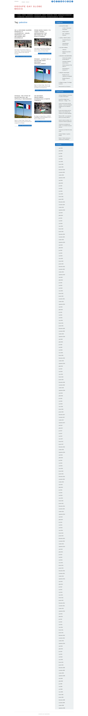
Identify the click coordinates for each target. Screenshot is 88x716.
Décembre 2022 (62, 266)
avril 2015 (60, 495)
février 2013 (61, 565)
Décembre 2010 (62, 635)
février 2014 (61, 533)
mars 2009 (61, 691)
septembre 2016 (62, 452)
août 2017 (61, 425)
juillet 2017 (61, 428)
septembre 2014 (62, 514)
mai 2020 (60, 347)
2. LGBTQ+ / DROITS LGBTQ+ (65, 37)
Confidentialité (37, 14)
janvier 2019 (61, 379)
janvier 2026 (61, 166)
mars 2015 (61, 498)
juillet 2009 (61, 681)
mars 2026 (61, 161)
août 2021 (61, 306)
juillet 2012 (61, 584)
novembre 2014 (62, 508)
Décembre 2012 (62, 570)
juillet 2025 (61, 183)
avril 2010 (60, 656)
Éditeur (55, 14)
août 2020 (61, 339)
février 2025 (61, 196)
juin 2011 (60, 619)
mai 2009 (60, 686)
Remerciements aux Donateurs (65, 86)
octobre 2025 (61, 175)
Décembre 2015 (62, 476)
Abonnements (30, 14)
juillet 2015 (61, 487)
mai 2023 (60, 253)
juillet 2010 (61, 648)
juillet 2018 (61, 395)
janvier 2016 (61, 473)
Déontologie (50, 14)
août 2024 (61, 212)
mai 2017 (60, 433)
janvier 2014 (61, 535)
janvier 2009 (61, 697)
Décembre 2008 (62, 699)
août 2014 (61, 516)
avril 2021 (60, 317)
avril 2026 (60, 158)
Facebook (52, 1)
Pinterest (59, 1)
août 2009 (61, 678)
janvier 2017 (61, 444)
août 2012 (61, 581)
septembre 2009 (62, 675)
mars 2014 (61, 530)
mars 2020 (61, 352)
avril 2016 (60, 465)
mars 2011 (61, 627)
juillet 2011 (61, 616)
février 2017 (61, 441)
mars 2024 (61, 226)
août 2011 (60, 613)
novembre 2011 (62, 605)
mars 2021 (61, 320)
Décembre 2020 (62, 328)
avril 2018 (60, 403)
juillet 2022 (61, 280)
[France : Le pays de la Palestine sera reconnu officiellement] (42, 82)
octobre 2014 (61, 511)
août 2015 (61, 484)
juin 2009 (60, 683)
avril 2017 (60, 436)
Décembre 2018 (62, 382)
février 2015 (61, 500)
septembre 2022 (62, 274)
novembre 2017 (62, 417)
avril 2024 (60, 223)
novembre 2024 (62, 204)
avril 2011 (60, 624)
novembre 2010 (62, 638)
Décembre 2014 (62, 506)
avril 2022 (60, 288)
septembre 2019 (62, 363)
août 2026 (61, 148)
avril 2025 (60, 191)
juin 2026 (60, 153)
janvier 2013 (61, 568)
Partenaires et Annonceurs (40, 16)
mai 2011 (60, 621)
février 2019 (61, 376)
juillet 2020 (61, 341)
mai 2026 (60, 156)
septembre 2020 (62, 336)
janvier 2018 (61, 411)
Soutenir (61, 16)
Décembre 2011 (62, 603)
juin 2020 (60, 344)
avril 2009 (60, 689)
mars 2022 (61, 290)
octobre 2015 (61, 481)
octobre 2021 (61, 301)
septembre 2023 (62, 242)
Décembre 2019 (62, 358)
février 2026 (61, 164)
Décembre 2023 (62, 234)
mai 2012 (60, 589)
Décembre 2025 (62, 169)
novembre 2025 (62, 172)
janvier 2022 (61, 296)
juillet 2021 (61, 309)
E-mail (70, 1)
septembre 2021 (62, 304)
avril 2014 (60, 527)
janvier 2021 (61, 325)
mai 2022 (60, 285)
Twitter (54, 1)
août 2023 (61, 245)
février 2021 (61, 323)
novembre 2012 (62, 573)
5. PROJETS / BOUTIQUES (64, 72)
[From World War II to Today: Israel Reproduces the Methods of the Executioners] (42, 45)
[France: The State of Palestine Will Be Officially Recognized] (23, 117)
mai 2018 (60, 401)
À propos (24, 14)
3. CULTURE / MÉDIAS (63, 47)
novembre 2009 (62, 670)
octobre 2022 (61, 271)
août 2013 (61, 549)
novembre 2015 (62, 479)
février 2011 (61, 629)
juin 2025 (60, 185)
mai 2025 (60, 188)
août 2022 (61, 277)
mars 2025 (61, 193)
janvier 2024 (61, 231)
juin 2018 (60, 398)
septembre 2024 (62, 210)
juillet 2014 (61, 519)
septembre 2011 (62, 611)
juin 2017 (60, 430)
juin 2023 (60, 250)
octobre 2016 (61, 449)
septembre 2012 (62, 578)
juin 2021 (60, 312)
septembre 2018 (62, 390)
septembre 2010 (62, 643)
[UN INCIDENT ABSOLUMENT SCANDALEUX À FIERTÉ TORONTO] (42, 113)
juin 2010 (60, 651)
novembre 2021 (62, 298)
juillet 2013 (61, 551)
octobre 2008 (61, 705)
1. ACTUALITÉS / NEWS (63, 25)
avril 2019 (60, 371)
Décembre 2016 (62, 446)
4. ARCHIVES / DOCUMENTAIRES (65, 55)
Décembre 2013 (62, 538)
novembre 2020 (62, 331)
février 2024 (61, 228)
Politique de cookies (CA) (52, 16)
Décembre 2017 (62, 414)
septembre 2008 (62, 708)
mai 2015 (60, 492)
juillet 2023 (61, 247)
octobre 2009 (61, 673)
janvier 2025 (61, 199)
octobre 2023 (61, 239)
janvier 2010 (61, 664)
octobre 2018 (61, 387)
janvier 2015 (61, 503)
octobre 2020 (61, 333)
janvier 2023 (61, 263)
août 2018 (61, 393)
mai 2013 (60, 557)
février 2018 (61, 409)
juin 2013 (60, 554)
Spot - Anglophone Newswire (45, 53)
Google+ (57, 1)
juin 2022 (60, 282)
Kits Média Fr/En (20, 16)
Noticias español (65, 31)
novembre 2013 (62, 541)
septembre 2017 (62, 422)
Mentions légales (29, 16)
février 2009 (61, 694)
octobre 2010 (61, 640)
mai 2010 (60, 654)
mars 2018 (61, 406)
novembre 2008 (62, 702)
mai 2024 (60, 220)
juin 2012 (60, 586)
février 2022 (61, 293)
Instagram (66, 1)
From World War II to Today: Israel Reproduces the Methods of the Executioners (42, 33)
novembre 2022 (62, 269)
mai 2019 (60, 368)
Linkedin (61, 1)
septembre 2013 (62, 546)
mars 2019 (61, 374)
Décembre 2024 (62, 201)
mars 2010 (61, 659)
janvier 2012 (61, 600)
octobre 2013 (61, 543)
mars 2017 (61, 438)
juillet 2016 (61, 457)
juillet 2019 (61, 366)
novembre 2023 (62, 236)
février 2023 (61, 261)
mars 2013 (61, 562)
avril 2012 (60, 592)
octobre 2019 (61, 360)
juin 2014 (60, 522)
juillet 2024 (61, 215)
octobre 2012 (61, 576)
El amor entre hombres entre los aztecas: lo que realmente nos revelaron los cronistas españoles (65, 112)
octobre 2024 (61, 207)
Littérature (64, 49)
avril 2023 (60, 255)
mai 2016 (60, 463)
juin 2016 (60, 460)
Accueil (19, 14)
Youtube (63, 1)
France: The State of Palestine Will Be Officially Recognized (23, 97)
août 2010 (61, 646)
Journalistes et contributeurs (64, 14)
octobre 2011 (61, 608)
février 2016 (61, 471)
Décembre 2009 (62, 667)
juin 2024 (60, 218)
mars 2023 (61, 258)
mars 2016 (61, 468)
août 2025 (61, 180)
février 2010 (61, 662)
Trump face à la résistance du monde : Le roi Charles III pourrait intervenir (65, 126)
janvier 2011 (61, 632)
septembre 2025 (62, 177)
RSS (68, 1)
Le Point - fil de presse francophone (23, 56)
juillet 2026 (61, 150)
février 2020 (61, 355)
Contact (44, 14)
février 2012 (61, 597)
